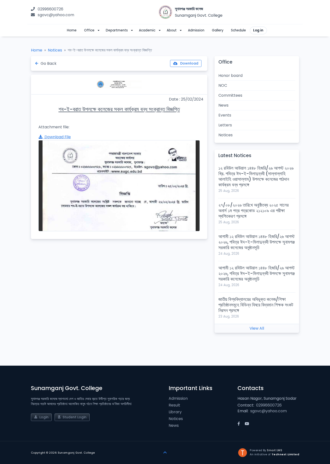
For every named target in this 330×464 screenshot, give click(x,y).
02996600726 (50, 9)
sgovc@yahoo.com (56, 15)
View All (257, 328)
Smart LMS (274, 450)
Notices (55, 50)
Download (188, 63)
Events (224, 115)
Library (175, 412)
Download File (57, 137)
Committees (230, 95)
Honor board (230, 75)
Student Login (74, 417)
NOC (222, 85)
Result (174, 405)
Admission (178, 398)
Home (36, 50)
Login (43, 417)
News (223, 105)
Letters (225, 125)
